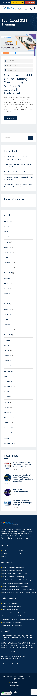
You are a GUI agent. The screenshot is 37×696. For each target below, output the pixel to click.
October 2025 (8, 273)
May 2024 (7, 345)
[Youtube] (8, 663)
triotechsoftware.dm (14, 65)
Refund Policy (14, 686)
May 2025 (7, 299)
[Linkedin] (17, 663)
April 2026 (7, 242)
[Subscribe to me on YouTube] (5, 2)
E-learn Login (29, 2)
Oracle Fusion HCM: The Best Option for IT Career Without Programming (22, 464)
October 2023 (8, 381)
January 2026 (8, 257)
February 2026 (8, 252)
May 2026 (7, 237)
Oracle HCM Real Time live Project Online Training (18, 589)
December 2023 (8, 371)
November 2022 (8, 433)
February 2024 (8, 360)
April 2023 (7, 407)
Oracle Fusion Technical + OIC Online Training (16, 580)
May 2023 (7, 402)
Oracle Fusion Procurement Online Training (15, 586)
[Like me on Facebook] (3, 2)
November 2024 (8, 330)
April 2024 (7, 350)
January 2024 (8, 366)
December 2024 (8, 324)
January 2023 (7, 422)
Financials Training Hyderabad (11, 606)
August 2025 (7, 283)
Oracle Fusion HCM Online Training (13, 567)
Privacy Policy (14, 692)
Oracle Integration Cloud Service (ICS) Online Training (19, 592)
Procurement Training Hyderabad (12, 625)
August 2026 (7, 221)
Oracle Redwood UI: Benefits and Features (16, 172)
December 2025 (8, 262)
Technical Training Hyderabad (11, 616)
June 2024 (7, 340)
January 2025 (8, 319)
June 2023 (7, 397)
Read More (10, 118)
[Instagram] (12, 663)
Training (4, 553)
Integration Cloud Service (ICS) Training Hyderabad (18, 619)
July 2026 (6, 226)
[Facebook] (3, 663)
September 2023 (8, 386)
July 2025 (6, 288)
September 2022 (8, 443)
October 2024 (8, 335)
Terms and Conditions (17, 689)
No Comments (11, 70)
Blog (20, 553)
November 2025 (8, 268)
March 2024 (7, 355)
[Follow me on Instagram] (7, 2)
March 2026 (7, 247)
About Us (22, 550)
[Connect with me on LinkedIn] (9, 2)
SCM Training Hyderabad (10, 610)
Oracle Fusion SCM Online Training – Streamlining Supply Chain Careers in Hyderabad (18, 84)
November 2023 (8, 376)
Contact (4, 556)
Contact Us (13, 682)
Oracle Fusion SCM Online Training (13, 577)
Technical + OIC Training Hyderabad (13, 613)
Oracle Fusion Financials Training (12, 570)
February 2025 (8, 314)
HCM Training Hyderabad (10, 603)
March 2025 (7, 309)
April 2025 (7, 304)
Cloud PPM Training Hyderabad (12, 622)
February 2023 (8, 417)
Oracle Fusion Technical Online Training (14, 573)
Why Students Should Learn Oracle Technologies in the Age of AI (22, 503)
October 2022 (8, 438)
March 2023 (7, 412)
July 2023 (6, 391)
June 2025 (7, 293)
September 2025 (9, 278)
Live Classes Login (18, 2)
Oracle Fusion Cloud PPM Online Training (15, 583)
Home (4, 550)
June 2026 (7, 231)
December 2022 (8, 428)
